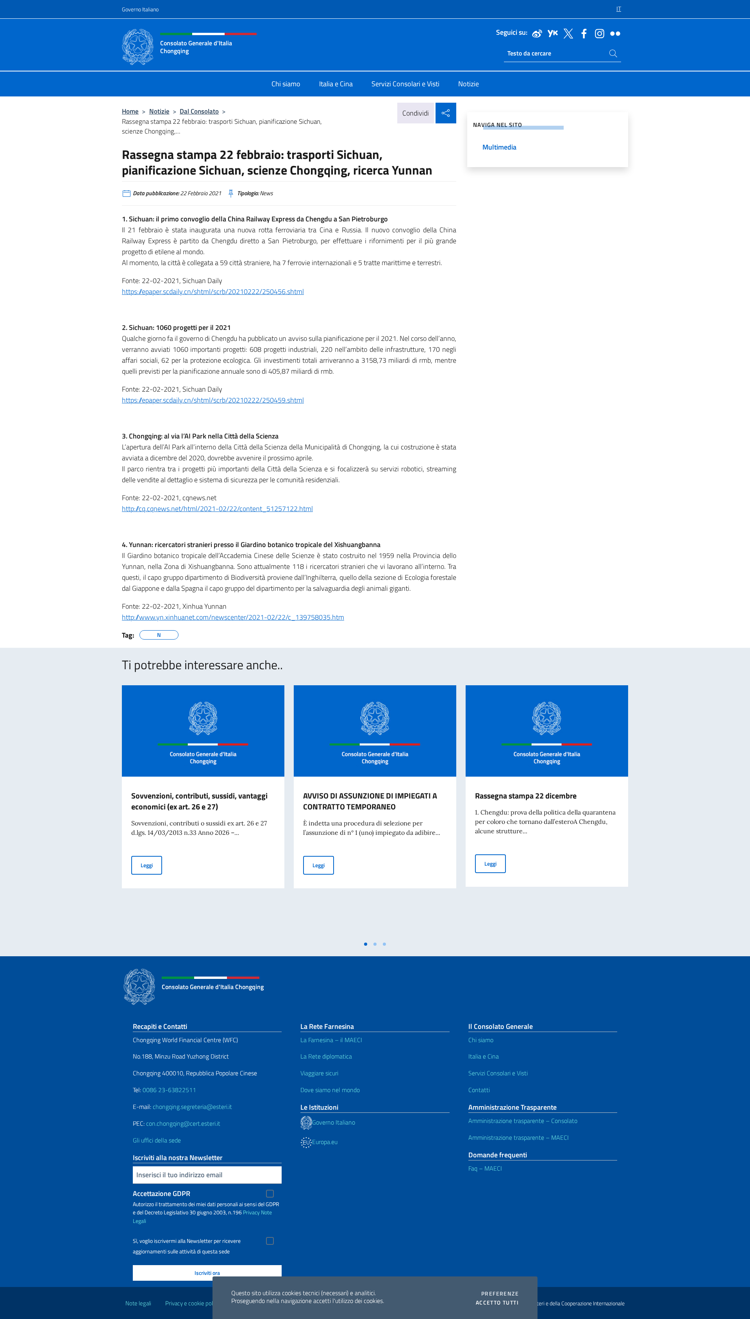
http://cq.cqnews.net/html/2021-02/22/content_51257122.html (217, 508)
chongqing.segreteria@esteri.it (192, 1106)
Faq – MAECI (485, 1168)
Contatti (479, 1089)
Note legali (138, 1303)
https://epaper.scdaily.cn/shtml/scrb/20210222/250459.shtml (213, 400)
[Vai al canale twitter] (566, 32)
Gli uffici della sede (157, 1140)
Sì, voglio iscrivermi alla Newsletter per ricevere (187, 1241)
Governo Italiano (140, 9)
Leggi (151, 865)
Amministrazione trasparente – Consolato (522, 1120)
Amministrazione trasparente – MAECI (518, 1137)
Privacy (251, 1212)
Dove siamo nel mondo (330, 1089)
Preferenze (500, 1293)
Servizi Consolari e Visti (498, 1073)
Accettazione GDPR (161, 1193)
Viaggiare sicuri (319, 1073)
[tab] (365, 944)
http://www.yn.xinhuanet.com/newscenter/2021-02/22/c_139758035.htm (233, 617)
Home (130, 111)
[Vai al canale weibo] (535, 32)
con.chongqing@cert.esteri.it (183, 1123)
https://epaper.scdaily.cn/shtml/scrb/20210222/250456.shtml (213, 291)
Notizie (159, 111)
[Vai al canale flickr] (613, 32)
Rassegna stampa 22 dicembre (526, 796)
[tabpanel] (203, 811)
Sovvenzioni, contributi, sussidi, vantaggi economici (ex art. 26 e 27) (199, 801)
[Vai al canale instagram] (597, 32)
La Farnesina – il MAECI (331, 1040)
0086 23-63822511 (169, 1089)
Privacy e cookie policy (192, 1303)
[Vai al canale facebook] (582, 32)
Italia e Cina (483, 1056)
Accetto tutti (497, 1302)
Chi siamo (480, 1040)
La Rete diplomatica (326, 1056)
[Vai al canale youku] (551, 32)
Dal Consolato (199, 111)
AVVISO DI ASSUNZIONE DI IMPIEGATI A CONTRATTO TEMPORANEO (370, 801)
